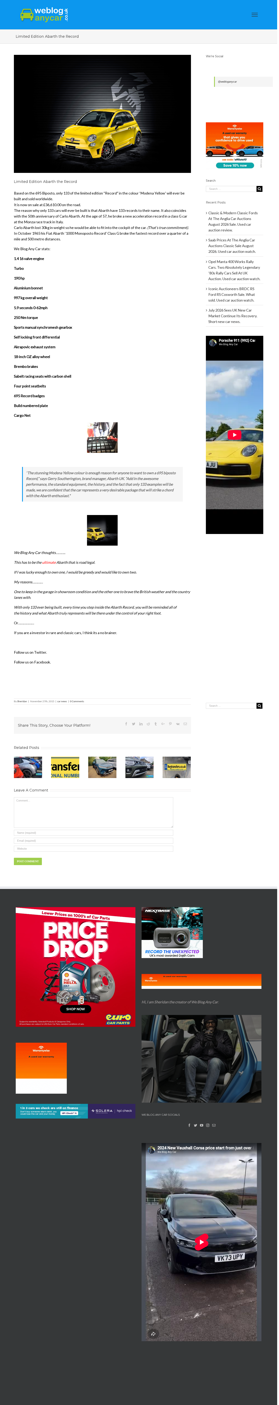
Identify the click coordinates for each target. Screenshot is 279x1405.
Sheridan (22, 701)
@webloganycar (227, 81)
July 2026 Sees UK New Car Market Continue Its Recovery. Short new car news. (232, 316)
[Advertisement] (234, 627)
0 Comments (77, 701)
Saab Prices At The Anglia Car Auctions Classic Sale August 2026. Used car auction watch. (232, 246)
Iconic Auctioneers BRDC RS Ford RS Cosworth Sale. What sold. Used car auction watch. (231, 294)
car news (62, 701)
